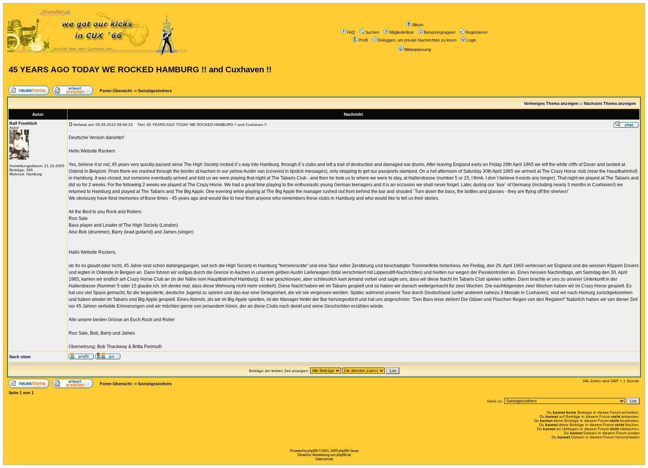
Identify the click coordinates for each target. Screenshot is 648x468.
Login (471, 40)
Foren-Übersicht (115, 90)
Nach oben (20, 356)
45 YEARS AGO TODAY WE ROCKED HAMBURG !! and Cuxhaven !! (140, 69)
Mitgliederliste (401, 32)
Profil (363, 40)
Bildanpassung (417, 49)
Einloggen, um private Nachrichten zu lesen (417, 40)
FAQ (351, 32)
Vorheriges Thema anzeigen (551, 103)
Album (417, 24)
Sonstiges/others (155, 90)
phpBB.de (343, 455)
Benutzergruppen (439, 32)
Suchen (372, 32)
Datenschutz (324, 459)
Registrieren (476, 32)
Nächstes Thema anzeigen (610, 103)
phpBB (313, 451)
